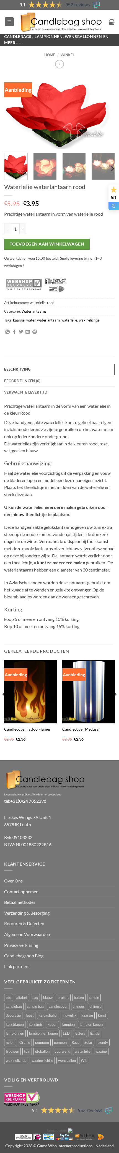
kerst (102, 1015)
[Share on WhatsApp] (7, 332)
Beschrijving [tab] (17, 369)
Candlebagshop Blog (23, 955)
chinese (96, 1006)
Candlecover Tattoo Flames (27, 729)
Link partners (16, 966)
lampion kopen (91, 1024)
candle (94, 997)
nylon (10, 1042)
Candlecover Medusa (80, 729)
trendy (102, 1042)
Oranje (24, 1042)
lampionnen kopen (43, 1033)
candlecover (58, 1006)
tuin (27, 1051)
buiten (79, 997)
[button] (9, 21)
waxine (101, 1051)
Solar (88, 1042)
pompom (42, 1042)
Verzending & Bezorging (27, 912)
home (49, 55)
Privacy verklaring (21, 945)
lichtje (95, 1033)
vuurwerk (62, 1051)
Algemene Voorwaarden (27, 934)
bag (35, 997)
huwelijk (69, 1015)
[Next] (106, 111)
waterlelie (69, 320)
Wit (84, 1060)
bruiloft (63, 997)
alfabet (21, 997)
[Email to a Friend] (27, 332)
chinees (79, 1006)
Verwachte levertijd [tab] (25, 392)
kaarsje (19, 320)
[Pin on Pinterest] (34, 332)
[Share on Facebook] (14, 332)
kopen (52, 1024)
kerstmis (36, 1024)
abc (8, 997)
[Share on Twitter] (21, 332)
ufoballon (42, 1051)
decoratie (13, 1015)
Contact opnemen (21, 891)
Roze (75, 1042)
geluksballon (48, 1015)
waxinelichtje (89, 320)
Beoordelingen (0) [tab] (22, 381)
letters (80, 1033)
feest (30, 1015)
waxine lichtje (42, 1060)
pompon (60, 1042)
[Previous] (13, 111)
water (30, 320)
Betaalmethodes (19, 902)
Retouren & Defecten (24, 923)
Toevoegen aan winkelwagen (47, 243)
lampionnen (15, 1033)
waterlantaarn (48, 320)
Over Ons (13, 880)
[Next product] (59, 64)
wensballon (67, 1060)
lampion (68, 1024)
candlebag (14, 1006)
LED (66, 1033)
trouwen (12, 1051)
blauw (48, 997)
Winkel (68, 55)
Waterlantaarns (34, 311)
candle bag (35, 1006)
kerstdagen (15, 1024)
